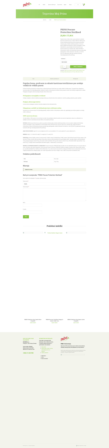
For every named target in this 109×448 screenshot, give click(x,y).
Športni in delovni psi (51, 4)
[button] (67, 66)
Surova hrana (59, 4)
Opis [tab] (33, 78)
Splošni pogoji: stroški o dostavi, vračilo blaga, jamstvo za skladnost (47, 350)
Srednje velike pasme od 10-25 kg (69, 71)
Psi (39, 4)
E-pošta (24, 209)
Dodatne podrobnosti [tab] (54, 78)
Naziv (24, 202)
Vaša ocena (25, 181)
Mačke (44, 4)
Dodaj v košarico (78, 66)
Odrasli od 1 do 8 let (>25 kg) (74, 70)
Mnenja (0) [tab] (75, 78)
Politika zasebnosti (44, 352)
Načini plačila (43, 347)
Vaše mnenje (26, 186)
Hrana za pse (66, 70)
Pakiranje (63, 58)
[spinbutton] (64, 66)
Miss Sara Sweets (44, 358)
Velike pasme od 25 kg (79, 71)
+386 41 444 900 (28, 353)
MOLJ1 (42, 357)
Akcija (70, 4)
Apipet (65, 4)
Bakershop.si (43, 355)
